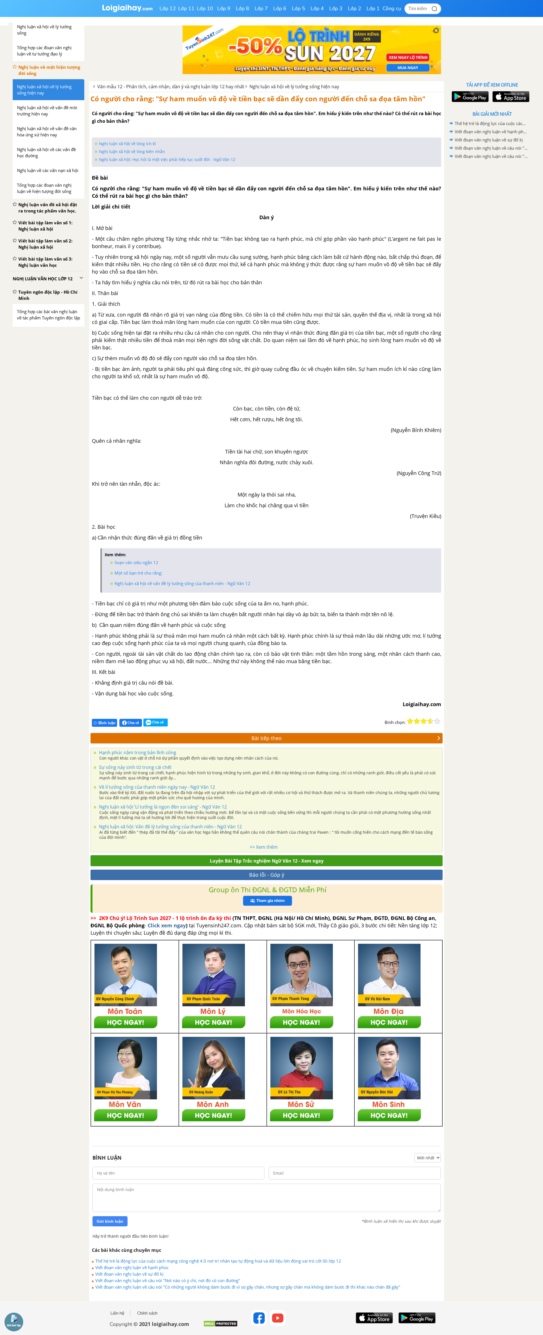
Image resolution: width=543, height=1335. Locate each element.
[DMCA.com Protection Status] (220, 1325)
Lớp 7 (261, 8)
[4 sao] (430, 721)
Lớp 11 (186, 8)
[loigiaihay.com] (127, 11)
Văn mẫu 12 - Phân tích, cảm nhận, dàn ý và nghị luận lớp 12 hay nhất (170, 86)
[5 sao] (437, 721)
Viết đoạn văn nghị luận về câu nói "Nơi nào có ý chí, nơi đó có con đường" (167, 1280)
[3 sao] (423, 721)
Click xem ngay (167, 925)
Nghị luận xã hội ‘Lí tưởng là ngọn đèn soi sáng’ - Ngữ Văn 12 (162, 807)
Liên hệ (117, 1313)
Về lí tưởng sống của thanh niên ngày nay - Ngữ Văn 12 (156, 787)
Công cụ (392, 8)
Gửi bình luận (110, 1221)
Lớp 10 (205, 8)
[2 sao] (416, 721)
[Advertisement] (492, 250)
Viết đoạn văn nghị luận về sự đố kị (129, 1274)
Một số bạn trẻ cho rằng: (138, 573)
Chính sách (147, 1313)
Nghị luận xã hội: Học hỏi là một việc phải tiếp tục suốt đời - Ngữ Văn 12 (167, 159)
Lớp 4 (317, 8)
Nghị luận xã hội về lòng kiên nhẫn (132, 151)
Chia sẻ (133, 722)
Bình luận (106, 723)
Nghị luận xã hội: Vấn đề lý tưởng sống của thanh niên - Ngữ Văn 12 (170, 827)
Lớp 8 (242, 8)
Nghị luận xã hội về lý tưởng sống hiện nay (294, 86)
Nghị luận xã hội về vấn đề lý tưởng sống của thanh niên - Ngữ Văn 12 (182, 583)
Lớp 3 (335, 8)
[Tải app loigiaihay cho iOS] (510, 96)
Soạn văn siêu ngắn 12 (136, 562)
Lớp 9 (223, 8)
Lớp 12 (168, 8)
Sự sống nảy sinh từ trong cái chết (135, 767)
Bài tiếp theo (266, 738)
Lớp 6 (279, 8)
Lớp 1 (373, 8)
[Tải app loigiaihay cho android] (469, 96)
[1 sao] (410, 721)
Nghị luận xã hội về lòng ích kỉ (127, 143)
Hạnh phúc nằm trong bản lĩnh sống (137, 752)
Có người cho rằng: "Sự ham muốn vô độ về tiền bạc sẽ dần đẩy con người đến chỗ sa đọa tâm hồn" (257, 98)
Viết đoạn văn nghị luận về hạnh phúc (132, 1267)
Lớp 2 (354, 8)
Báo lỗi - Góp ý (266, 874)
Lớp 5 (298, 8)
